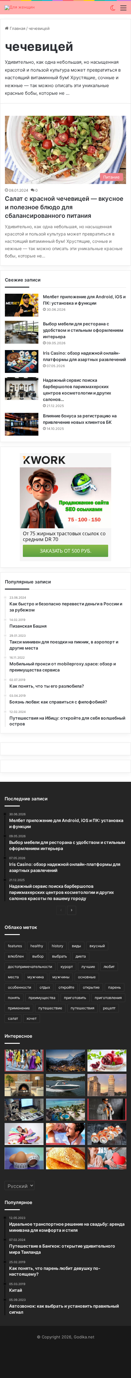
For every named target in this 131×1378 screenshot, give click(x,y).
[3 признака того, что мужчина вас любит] (65, 1134)
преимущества (42, 997)
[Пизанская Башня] (106, 1085)
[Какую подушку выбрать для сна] (24, 1134)
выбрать (59, 956)
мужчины (60, 977)
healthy (36, 946)
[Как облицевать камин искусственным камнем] (24, 1085)
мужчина (35, 977)
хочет (32, 1018)
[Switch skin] (113, 10)
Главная (17, 28)
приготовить (75, 997)
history (57, 946)
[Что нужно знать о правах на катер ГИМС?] (65, 1085)
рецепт (109, 1008)
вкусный (97, 946)
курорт (67, 966)
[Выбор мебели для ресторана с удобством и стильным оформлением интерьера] (21, 332)
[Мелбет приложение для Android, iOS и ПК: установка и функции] (21, 305)
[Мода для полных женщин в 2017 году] (106, 1110)
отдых (45, 987)
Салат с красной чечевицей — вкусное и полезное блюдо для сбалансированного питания (64, 207)
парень (114, 987)
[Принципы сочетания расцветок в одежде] (24, 1061)
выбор (38, 956)
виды (76, 946)
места (13, 977)
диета (81, 956)
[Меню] (123, 10)
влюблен (16, 956)
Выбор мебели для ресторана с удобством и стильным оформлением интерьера (83, 330)
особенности (19, 987)
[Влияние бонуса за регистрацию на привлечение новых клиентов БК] (21, 424)
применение (19, 1008)
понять (14, 997)
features (15, 946)
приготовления (108, 997)
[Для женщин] (20, 7)
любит (109, 966)
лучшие (88, 966)
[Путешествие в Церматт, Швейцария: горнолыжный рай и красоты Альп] (65, 1061)
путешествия (82, 1008)
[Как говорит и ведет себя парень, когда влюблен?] (106, 1158)
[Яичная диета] (24, 1158)
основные (87, 977)
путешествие (50, 1008)
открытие (91, 987)
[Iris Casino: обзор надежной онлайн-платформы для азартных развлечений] (21, 361)
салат (13, 1018)
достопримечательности (30, 966)
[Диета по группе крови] (106, 1061)
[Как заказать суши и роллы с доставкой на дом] (106, 1134)
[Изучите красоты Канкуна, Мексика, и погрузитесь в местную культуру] (65, 1110)
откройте (66, 987)
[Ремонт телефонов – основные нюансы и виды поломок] (24, 1110)
